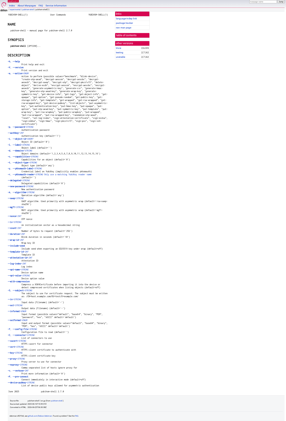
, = (18, 73)
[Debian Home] (4, 6)
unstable (120, 57)
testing (119, 52)
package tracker (124, 23)
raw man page (123, 27)
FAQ (41, 5)
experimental (15, 9)
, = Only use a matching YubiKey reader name (49, 174)
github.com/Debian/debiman (40, 416)
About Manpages (27, 5)
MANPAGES (13, 1)
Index (12, 5)
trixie (118, 48)
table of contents (126, 35)
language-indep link (126, 18)
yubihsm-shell (28, 9)
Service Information (56, 5)
